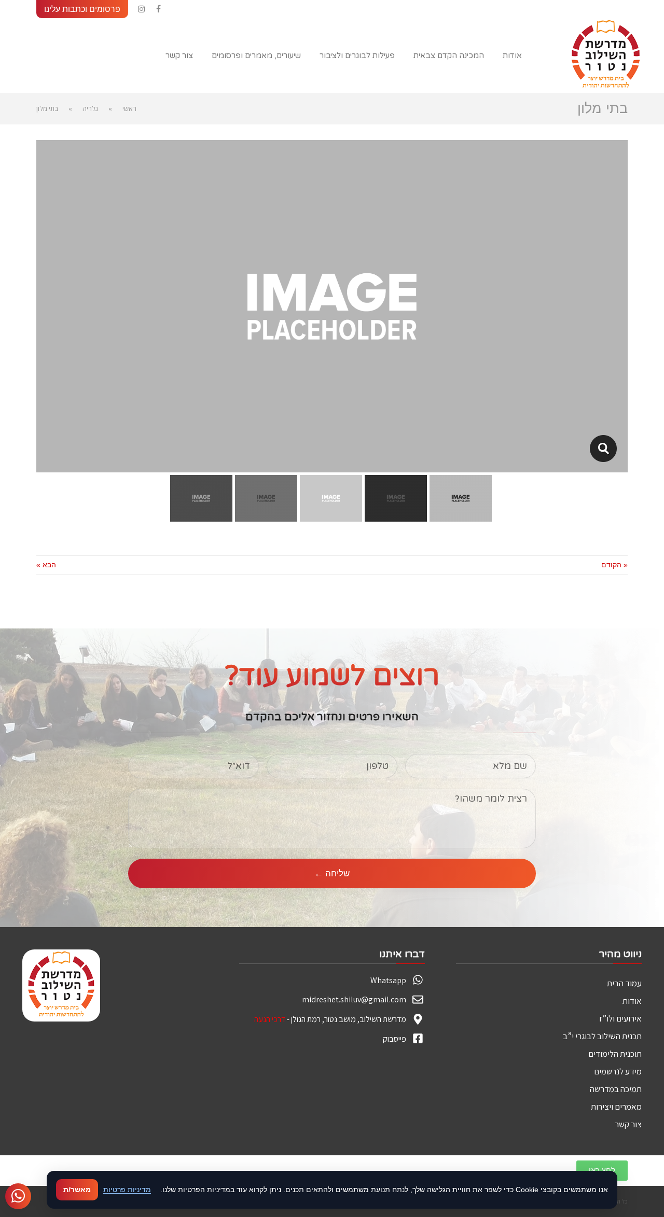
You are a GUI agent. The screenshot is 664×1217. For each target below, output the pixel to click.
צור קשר (628, 1124)
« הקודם (614, 565)
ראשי (129, 108)
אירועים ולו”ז (620, 1018)
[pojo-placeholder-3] (603, 448)
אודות (632, 1000)
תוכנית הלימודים (615, 1053)
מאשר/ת (77, 1189)
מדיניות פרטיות (127, 1189)
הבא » (46, 565)
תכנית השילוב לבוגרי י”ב (602, 1036)
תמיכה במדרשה (616, 1089)
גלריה (90, 108)
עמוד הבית (624, 983)
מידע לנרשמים (618, 1071)
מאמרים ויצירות (616, 1106)
